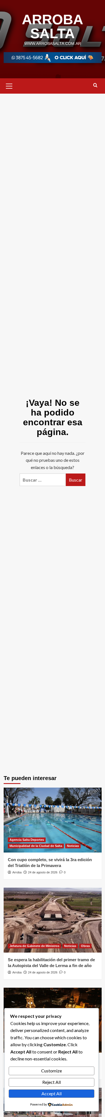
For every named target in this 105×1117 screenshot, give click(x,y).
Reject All (51, 1082)
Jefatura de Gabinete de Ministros (34, 946)
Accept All (51, 1093)
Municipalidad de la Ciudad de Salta (36, 846)
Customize (51, 1070)
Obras (85, 946)
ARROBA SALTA (52, 26)
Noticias (73, 846)
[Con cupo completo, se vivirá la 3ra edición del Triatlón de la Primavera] (53, 820)
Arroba (17, 872)
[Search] (95, 85)
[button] (9, 85)
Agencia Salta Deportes (27, 839)
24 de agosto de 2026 (42, 872)
